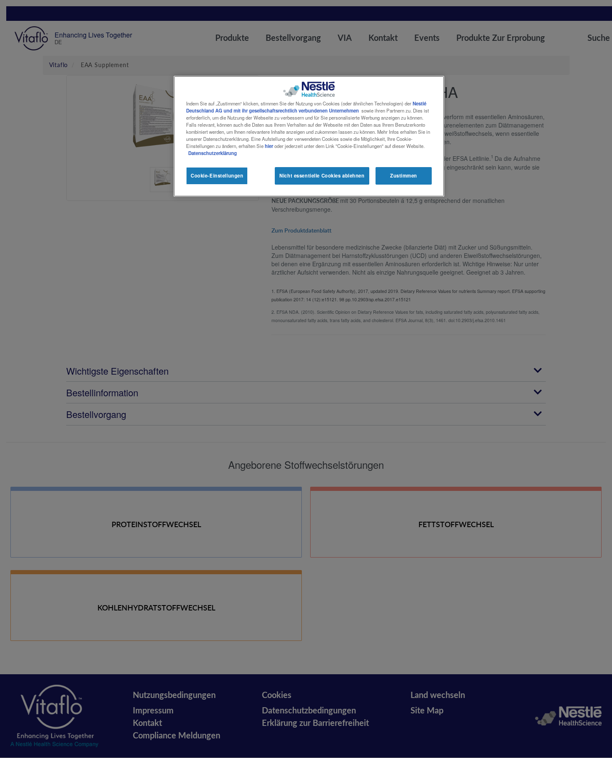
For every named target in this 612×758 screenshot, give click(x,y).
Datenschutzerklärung (212, 153)
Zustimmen (403, 175)
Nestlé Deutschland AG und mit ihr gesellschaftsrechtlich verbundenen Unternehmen (306, 107)
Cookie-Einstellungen (217, 175)
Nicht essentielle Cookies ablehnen (321, 175)
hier (269, 146)
